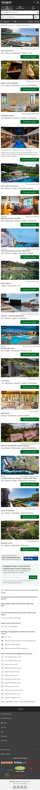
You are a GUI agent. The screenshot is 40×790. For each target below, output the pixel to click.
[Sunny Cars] (20, 769)
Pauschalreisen (20, 8)
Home (2, 701)
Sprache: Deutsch (5, 749)
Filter (37, 21)
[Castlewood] (7, 775)
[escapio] (6, 2)
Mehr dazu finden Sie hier (15, 582)
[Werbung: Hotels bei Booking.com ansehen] (31, 558)
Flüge (33, 8)
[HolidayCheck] (7, 769)
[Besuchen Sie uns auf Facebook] (14, 787)
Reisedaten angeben (29, 57)
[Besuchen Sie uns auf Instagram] (18, 787)
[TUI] (33, 762)
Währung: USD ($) (5, 754)
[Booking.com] (20, 762)
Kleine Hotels (9, 701)
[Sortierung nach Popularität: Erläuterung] (15, 21)
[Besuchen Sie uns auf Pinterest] (21, 787)
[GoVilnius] (20, 775)
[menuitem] (20, 718)
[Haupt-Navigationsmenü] (38, 2)
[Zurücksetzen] (37, 12)
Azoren (16, 701)
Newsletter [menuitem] (4, 736)
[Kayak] (7, 763)
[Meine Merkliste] (34, 2)
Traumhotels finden (6, 714)
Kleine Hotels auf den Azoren (27, 701)
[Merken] (37, 30)
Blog (2, 732)
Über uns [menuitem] (3, 727)
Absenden (33, 577)
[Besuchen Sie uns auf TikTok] (25, 787)
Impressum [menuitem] (4, 740)
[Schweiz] (33, 769)
